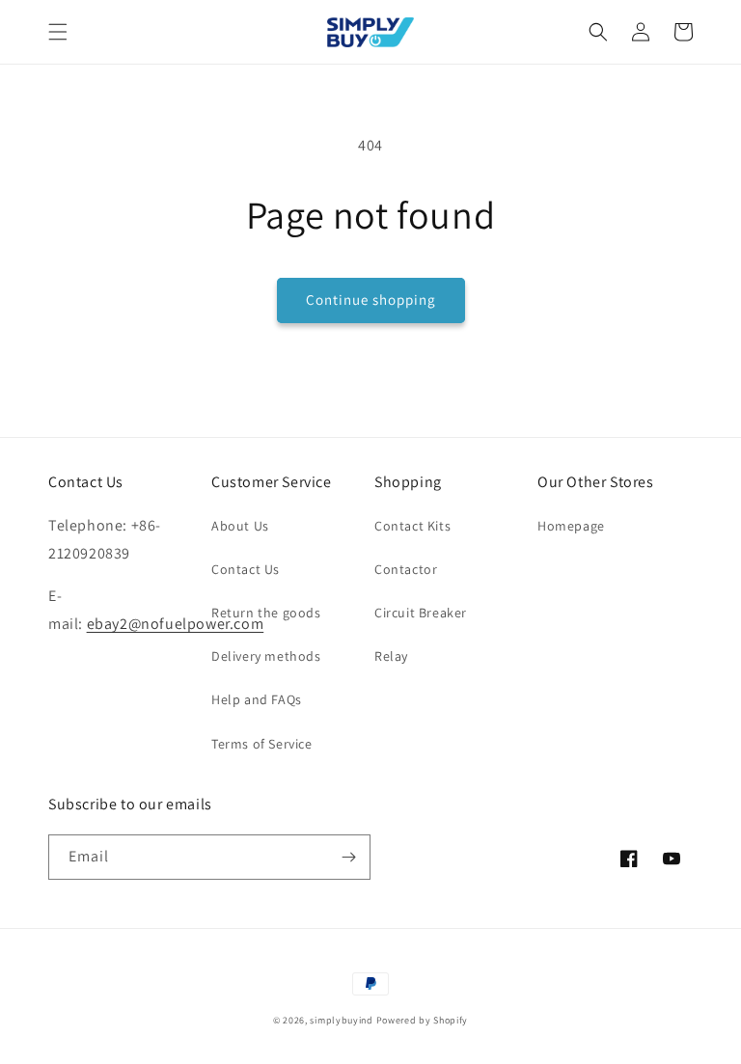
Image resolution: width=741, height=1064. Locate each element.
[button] (58, 32)
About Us (240, 525)
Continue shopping (371, 299)
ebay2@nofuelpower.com (175, 624)
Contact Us (245, 569)
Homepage (571, 525)
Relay (391, 656)
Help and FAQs (256, 699)
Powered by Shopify (422, 1020)
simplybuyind (341, 1020)
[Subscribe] (348, 857)
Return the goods (266, 612)
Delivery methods (266, 656)
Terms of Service (262, 743)
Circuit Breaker (420, 612)
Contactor (405, 569)
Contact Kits (412, 525)
